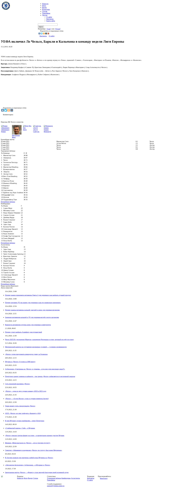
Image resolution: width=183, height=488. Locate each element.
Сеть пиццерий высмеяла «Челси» (17, 384)
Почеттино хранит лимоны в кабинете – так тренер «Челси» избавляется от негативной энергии (40, 376)
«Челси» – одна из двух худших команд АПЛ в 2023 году (25, 391)
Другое (44, 15)
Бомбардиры (66, 478)
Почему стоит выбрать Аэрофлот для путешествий (23, 332)
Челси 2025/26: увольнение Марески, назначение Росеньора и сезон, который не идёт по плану (39, 339)
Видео (44, 7)
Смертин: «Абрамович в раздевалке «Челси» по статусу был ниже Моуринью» (33, 450)
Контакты (49, 19)
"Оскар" (58, 29)
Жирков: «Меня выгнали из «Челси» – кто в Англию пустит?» (27, 443)
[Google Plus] (48, 33)
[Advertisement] (25, 51)
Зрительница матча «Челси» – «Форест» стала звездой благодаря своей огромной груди (37, 472)
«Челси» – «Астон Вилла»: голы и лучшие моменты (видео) (27, 398)
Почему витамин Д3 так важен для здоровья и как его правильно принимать (33, 302)
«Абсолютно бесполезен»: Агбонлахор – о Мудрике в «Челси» (27, 465)
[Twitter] (42, 33)
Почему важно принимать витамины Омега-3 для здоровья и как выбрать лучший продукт (38, 295)
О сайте (49, 17)
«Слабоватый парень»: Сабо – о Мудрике (20, 428)
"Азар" (48, 29)
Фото (44, 6)
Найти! (41, 27)
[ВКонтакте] (39, 33)
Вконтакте (103, 478)
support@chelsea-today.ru (55, 486)
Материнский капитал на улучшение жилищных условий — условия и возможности (36, 347)
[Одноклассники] (44, 33)
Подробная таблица (8, 202)
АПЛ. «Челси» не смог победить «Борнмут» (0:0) (23, 413)
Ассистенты (75, 478)
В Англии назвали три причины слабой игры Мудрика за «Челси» (29, 458)
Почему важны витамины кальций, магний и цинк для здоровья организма (32, 310)
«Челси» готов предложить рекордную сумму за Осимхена (26, 354)
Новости (20, 478)
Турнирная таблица (54, 478)
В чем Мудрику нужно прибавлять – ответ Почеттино (24, 421)
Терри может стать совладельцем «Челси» (20, 406)
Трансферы (46, 13)
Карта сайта (50, 21)
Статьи (35, 478)
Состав (44, 11)
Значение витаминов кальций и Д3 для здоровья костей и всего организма (32, 317)
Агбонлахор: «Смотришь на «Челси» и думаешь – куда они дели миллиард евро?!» (35, 369)
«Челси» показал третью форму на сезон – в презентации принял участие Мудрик (34, 435)
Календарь (46, 9)
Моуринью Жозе (16, 136)
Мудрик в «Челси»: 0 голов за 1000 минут (20, 362)
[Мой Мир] (46, 33)
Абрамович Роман (5, 130)
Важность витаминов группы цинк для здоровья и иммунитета (28, 325)
